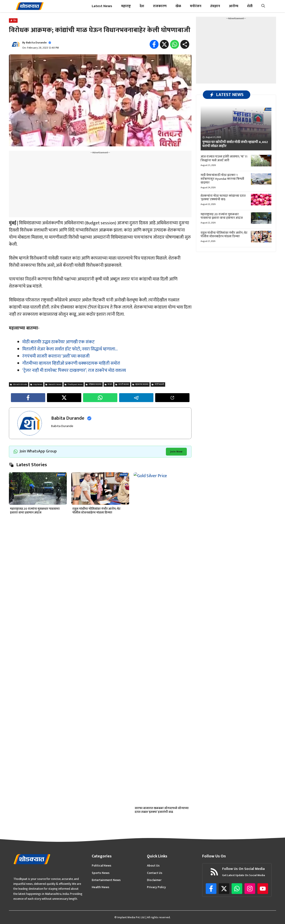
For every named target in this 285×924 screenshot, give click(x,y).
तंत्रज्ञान (215, 6)
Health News (100, 887)
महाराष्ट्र (126, 6)
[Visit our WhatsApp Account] (237, 888)
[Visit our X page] (224, 888)
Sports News (101, 873)
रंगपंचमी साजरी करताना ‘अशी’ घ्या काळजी (56, 356)
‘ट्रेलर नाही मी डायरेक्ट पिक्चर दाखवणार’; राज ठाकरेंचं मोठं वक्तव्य (74, 370)
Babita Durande (36, 42)
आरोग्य (233, 6)
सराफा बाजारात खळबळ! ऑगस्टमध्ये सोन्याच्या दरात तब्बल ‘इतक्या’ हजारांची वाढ (162, 809)
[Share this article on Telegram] (136, 397)
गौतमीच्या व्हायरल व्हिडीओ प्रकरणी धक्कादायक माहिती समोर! (71, 363)
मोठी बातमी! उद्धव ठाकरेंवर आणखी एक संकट (58, 342)
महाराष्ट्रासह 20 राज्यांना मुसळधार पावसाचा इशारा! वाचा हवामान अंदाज (35, 510)
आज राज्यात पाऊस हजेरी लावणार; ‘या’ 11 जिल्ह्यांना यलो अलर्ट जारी (224, 158)
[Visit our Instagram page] (249, 888)
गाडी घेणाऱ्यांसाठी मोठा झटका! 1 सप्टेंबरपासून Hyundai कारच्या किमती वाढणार (222, 178)
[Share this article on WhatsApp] (100, 397)
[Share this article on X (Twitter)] (64, 397)
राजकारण (160, 6)
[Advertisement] (100, 186)
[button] (263, 6)
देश (142, 6)
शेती (249, 6)
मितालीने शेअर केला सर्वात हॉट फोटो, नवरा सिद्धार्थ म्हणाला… (70, 349)
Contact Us (154, 873)
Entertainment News (106, 880)
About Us (153, 865)
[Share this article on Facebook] (28, 397)
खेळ (178, 6)
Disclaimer (154, 880)
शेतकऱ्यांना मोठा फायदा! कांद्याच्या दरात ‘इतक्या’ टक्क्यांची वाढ (223, 197)
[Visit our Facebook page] (211, 888)
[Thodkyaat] (30, 6)
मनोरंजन (195, 6)
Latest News (102, 6)
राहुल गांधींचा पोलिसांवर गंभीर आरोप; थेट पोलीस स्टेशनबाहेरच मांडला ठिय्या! (96, 510)
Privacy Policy (156, 887)
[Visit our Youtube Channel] (262, 888)
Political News (101, 865)
